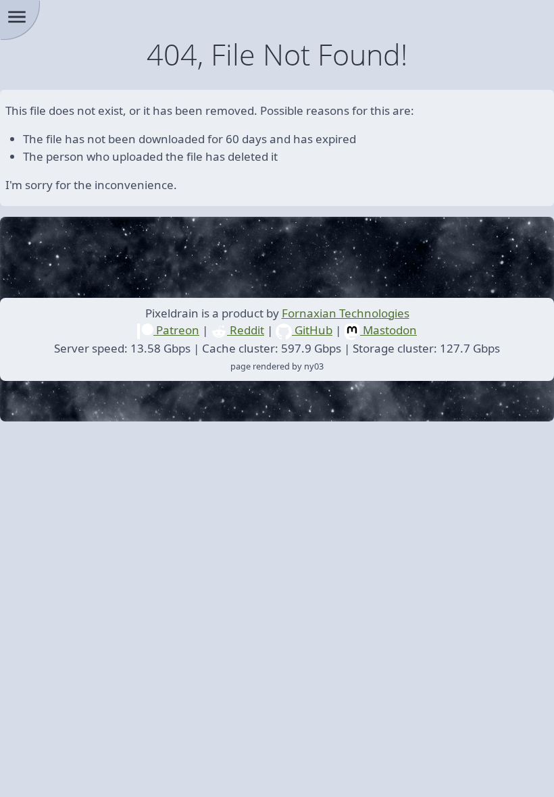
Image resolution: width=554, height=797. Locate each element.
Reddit (245, 330)
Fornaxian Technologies (345, 313)
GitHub (312, 330)
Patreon (176, 330)
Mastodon (388, 330)
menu (16, 16)
